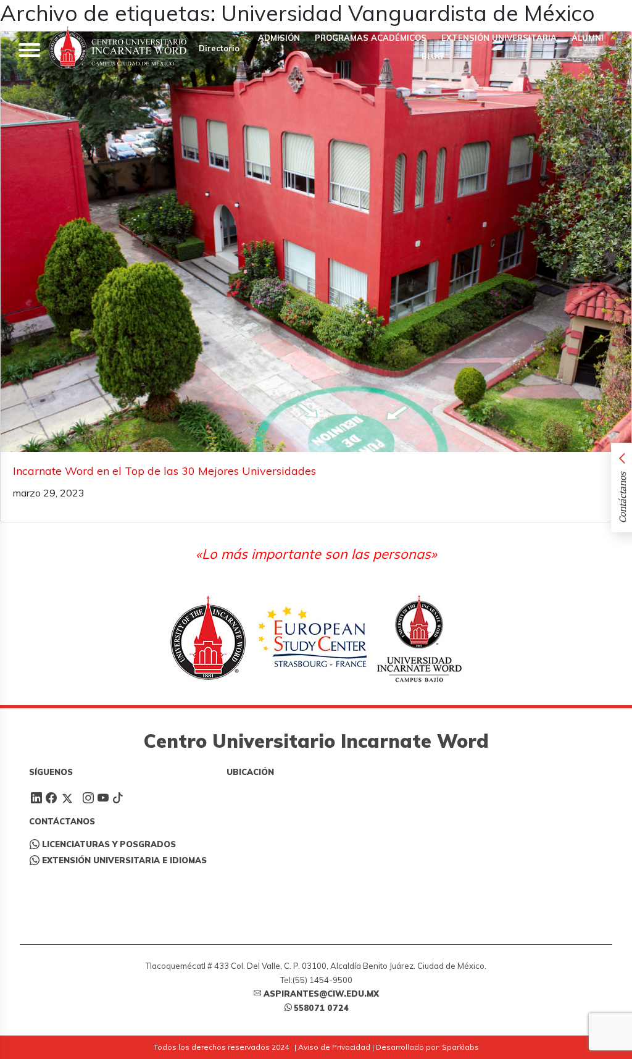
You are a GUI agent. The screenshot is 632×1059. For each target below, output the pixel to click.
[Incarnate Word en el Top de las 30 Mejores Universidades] (316, 241)
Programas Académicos (370, 38)
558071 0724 (321, 1008)
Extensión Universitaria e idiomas (124, 860)
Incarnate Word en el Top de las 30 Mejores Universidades (164, 471)
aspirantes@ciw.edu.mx (321, 993)
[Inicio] (117, 48)
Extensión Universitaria (499, 38)
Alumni (588, 38)
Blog (431, 56)
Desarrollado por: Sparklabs (427, 1047)
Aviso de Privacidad (334, 1047)
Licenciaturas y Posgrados (109, 844)
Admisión (279, 38)
